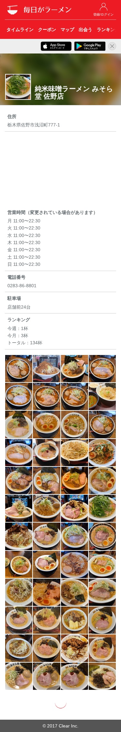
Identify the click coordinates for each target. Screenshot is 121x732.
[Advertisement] (60, 171)
